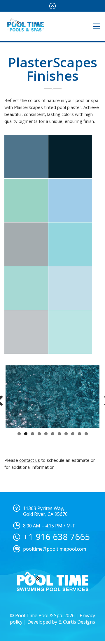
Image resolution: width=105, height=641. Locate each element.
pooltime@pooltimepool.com (54, 549)
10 (79, 433)
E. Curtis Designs (76, 622)
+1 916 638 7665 (56, 537)
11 (86, 433)
